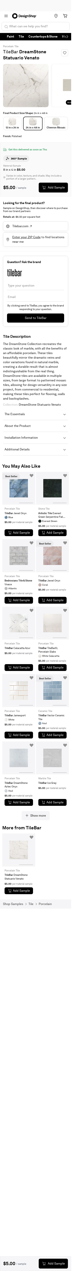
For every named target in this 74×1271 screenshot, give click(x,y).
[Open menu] (6, 15)
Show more (38, 815)
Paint (10, 36)
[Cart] (65, 15)
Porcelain (8, 46)
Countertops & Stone (42, 36)
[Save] (64, 52)
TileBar (10, 51)
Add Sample (56, 187)
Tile (21, 36)
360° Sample (19, 158)
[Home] (25, 15)
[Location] (56, 15)
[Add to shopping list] (31, 476)
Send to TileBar (35, 318)
